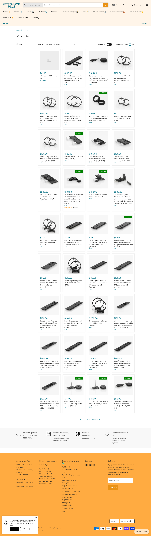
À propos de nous (68, 508)
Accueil (19, 30)
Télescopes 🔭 (18, 12)
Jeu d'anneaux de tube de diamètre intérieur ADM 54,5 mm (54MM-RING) (98, 118)
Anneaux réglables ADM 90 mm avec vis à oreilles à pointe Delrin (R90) (49, 159)
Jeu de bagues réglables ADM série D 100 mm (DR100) (48, 242)
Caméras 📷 (31, 12)
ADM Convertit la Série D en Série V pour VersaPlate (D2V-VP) (49, 197)
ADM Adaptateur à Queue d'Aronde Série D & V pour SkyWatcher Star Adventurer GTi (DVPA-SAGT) (73, 199)
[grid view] (130, 44)
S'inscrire (113, 487)
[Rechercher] (105, 5)
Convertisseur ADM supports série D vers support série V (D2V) (97, 159)
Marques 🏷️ (6, 12)
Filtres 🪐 (86, 12)
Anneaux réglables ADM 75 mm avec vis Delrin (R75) (122, 118)
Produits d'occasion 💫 (136, 12)
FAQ (63, 511)
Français (144, 23)
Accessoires (54, 12)
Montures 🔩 (43, 12)
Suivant (95, 420)
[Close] (36, 517)
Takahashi (43, 80)
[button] (137, 5)
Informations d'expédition (71, 491)
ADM (65, 84)
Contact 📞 (35, 18)
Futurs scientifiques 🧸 (117, 12)
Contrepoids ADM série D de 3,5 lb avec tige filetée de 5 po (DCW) (98, 404)
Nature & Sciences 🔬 (100, 12)
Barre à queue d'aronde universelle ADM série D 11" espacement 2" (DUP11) (73, 242)
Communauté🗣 (23, 18)
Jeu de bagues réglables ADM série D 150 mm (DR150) (98, 323)
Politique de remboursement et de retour (70, 469)
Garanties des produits (70, 494)
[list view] (133, 44)
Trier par (41, 44)
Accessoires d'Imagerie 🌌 (70, 12)
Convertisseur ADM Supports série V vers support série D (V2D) (122, 159)
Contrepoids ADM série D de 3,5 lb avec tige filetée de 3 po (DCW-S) (73, 404)
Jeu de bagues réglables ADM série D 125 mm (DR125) (73, 283)
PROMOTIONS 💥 (8, 18)
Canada (126, 521)
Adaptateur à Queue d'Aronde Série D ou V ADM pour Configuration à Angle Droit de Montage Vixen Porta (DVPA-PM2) (123, 199)
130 (88, 420)
